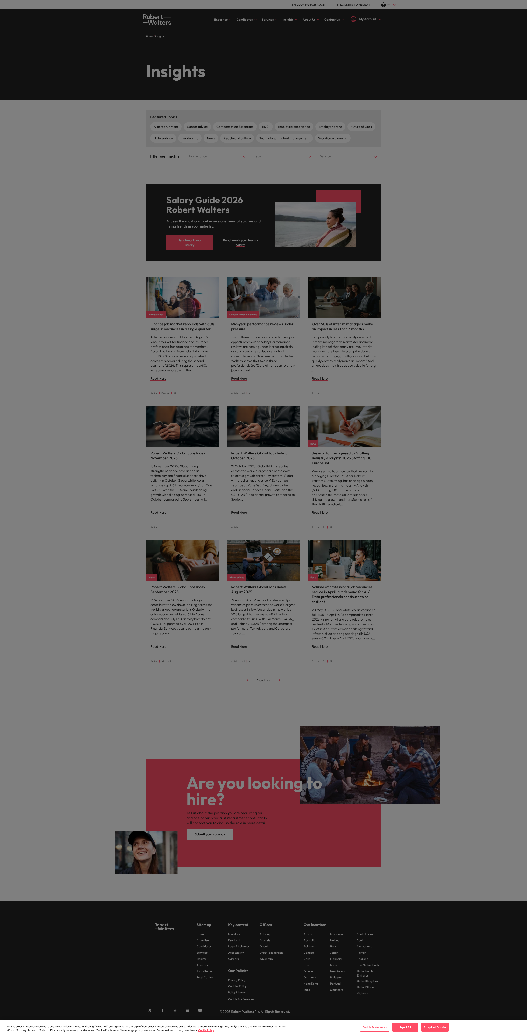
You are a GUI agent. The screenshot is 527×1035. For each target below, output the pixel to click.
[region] (263, 1027)
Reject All (405, 1027)
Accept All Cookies (435, 1027)
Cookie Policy (206, 1030)
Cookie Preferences (375, 1027)
